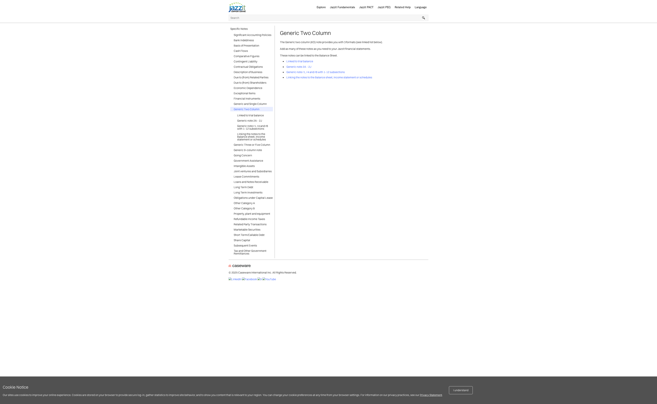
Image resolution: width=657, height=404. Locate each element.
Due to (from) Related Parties (251, 77)
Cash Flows (241, 51)
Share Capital (242, 240)
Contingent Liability (245, 61)
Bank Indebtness (244, 40)
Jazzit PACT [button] (366, 7)
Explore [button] (321, 7)
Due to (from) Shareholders (250, 82)
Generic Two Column (246, 109)
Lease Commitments (246, 176)
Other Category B (244, 208)
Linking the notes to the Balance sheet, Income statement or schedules (251, 136)
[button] (423, 18)
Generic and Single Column (250, 104)
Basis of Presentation (246, 45)
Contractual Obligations (248, 66)
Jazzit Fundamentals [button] (342, 7)
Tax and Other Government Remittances (250, 252)
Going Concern (243, 155)
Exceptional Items (244, 93)
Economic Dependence (248, 88)
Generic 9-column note (248, 150)
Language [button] (421, 7)
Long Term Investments (248, 192)
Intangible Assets (244, 166)
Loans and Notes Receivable (251, 182)
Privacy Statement (431, 395)
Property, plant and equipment (252, 213)
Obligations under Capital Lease (253, 197)
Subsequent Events (245, 245)
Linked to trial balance (250, 115)
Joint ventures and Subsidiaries (253, 171)
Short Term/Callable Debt (249, 235)
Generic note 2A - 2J (249, 120)
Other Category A (244, 203)
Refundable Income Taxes (249, 219)
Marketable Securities (247, 229)
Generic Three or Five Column (252, 144)
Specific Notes (239, 28)
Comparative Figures (246, 56)
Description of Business (248, 72)
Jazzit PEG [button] (384, 7)
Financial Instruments (247, 98)
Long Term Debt (243, 187)
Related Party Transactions (250, 224)
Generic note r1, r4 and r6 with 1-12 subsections (252, 127)
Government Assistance (248, 160)
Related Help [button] (403, 7)
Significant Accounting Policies (252, 35)
